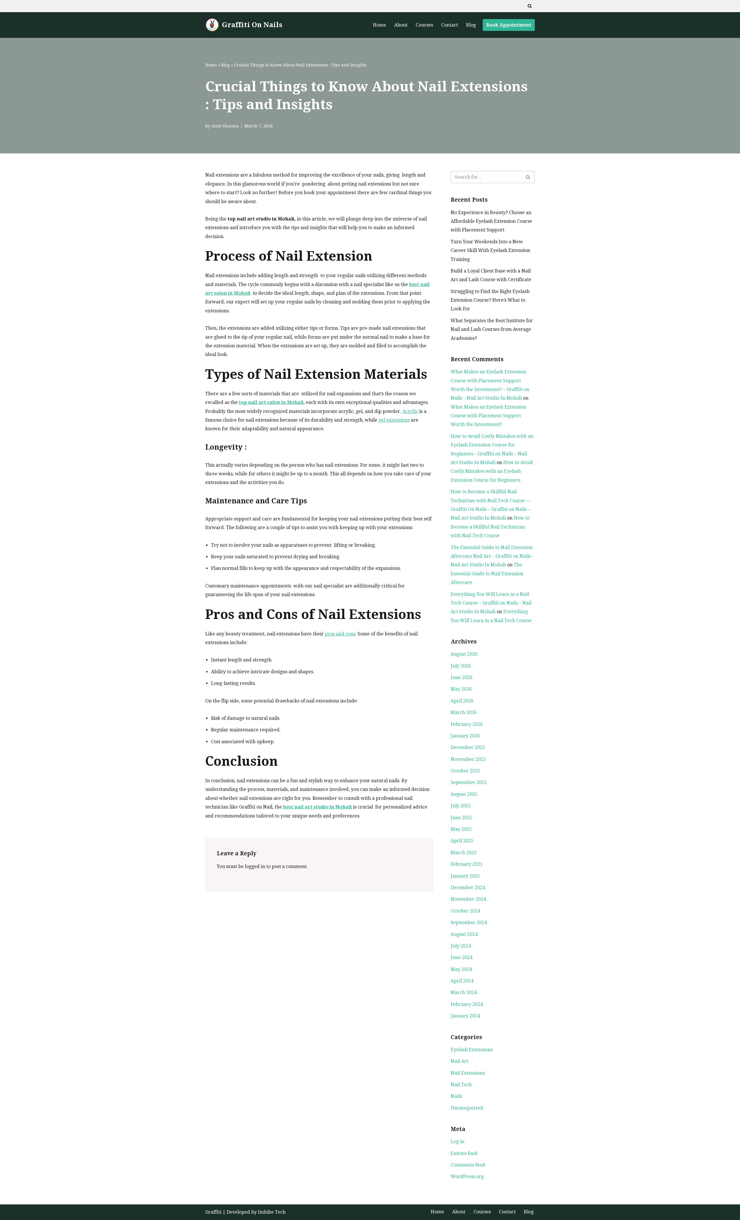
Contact (449, 25)
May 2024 (461, 969)
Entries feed (464, 1153)
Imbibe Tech (272, 1212)
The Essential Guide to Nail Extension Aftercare (487, 573)
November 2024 (468, 899)
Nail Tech (461, 1084)
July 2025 (461, 806)
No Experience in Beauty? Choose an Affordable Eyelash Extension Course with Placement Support (491, 221)
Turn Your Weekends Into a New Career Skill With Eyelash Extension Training (490, 250)
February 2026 (467, 724)
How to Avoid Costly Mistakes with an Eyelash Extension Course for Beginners (492, 471)
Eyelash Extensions (472, 1049)
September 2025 (469, 782)
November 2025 (468, 759)
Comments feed (468, 1165)
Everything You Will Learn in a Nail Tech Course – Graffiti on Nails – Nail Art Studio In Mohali (491, 603)
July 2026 (461, 666)
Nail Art (459, 1061)
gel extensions (394, 420)
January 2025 (465, 876)
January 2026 (465, 736)
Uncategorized (467, 1108)
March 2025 (464, 852)
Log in (457, 1141)
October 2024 (465, 911)
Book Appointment (508, 25)
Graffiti (213, 1212)
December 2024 (468, 887)
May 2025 (461, 829)
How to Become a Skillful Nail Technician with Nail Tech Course (490, 526)
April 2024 (462, 981)
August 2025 (464, 794)
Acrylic (410, 411)
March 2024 (464, 992)
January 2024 (465, 1016)
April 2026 (462, 701)
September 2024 (469, 922)
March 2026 (464, 712)
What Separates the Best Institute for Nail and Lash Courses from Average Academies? (492, 329)
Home (379, 25)
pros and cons (339, 634)
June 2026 (461, 677)
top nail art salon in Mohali (271, 402)
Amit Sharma (225, 126)
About (401, 25)
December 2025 (468, 747)
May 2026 (461, 689)
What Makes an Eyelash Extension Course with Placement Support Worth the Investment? (488, 415)
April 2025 (462, 840)
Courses (424, 25)
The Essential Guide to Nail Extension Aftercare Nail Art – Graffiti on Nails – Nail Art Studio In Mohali (492, 556)
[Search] (530, 6)
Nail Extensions (468, 1073)
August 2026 (464, 654)
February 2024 (467, 1004)
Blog (471, 25)
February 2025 (467, 864)
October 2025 (465, 771)
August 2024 (464, 934)
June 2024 (461, 957)
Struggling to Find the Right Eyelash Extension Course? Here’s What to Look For (490, 300)
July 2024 (461, 946)
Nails (456, 1096)
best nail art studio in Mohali (317, 807)
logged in (255, 866)
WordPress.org (467, 1176)
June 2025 (461, 817)
